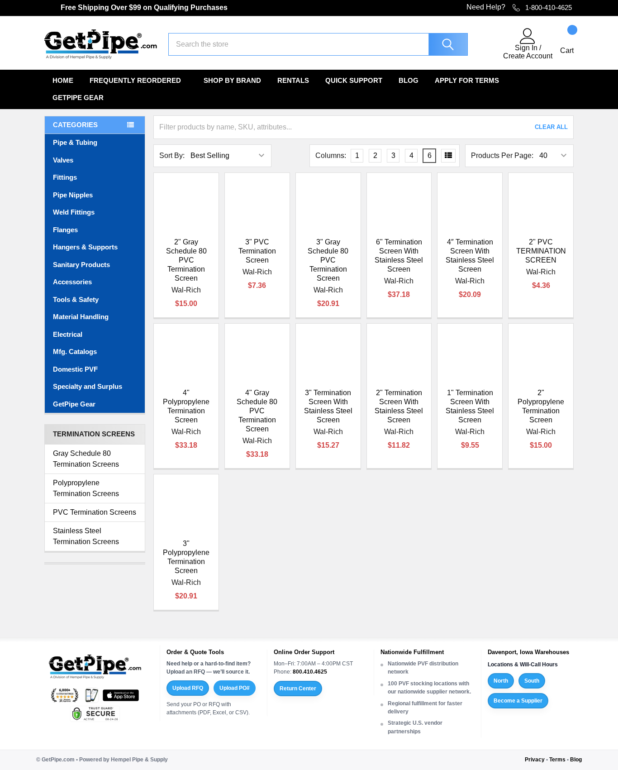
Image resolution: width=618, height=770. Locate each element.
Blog (408, 80)
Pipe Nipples (73, 195)
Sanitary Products (81, 264)
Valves (63, 160)
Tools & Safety (76, 299)
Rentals (293, 80)
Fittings (65, 177)
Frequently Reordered (135, 80)
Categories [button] (75, 125)
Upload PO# (234, 688)
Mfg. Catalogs (75, 351)
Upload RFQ (187, 688)
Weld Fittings (74, 212)
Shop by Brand (232, 80)
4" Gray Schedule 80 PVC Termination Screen (257, 411)
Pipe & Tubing (75, 142)
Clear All (551, 127)
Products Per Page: (502, 155)
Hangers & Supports (85, 247)
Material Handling (81, 316)
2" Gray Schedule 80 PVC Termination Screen (186, 260)
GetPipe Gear (78, 97)
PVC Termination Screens (94, 512)
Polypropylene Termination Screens (86, 488)
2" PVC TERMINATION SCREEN (541, 251)
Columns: (330, 155)
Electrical (67, 334)
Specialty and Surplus (87, 386)
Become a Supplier (518, 701)
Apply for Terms (467, 80)
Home (62, 80)
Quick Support (353, 80)
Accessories (72, 282)
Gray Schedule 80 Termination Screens (86, 459)
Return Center (298, 688)
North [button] (501, 681)
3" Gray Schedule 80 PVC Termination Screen (328, 260)
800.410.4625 (310, 672)
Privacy (535, 759)
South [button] (531, 681)
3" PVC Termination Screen (257, 251)
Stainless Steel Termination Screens (86, 536)
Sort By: (172, 155)
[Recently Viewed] (491, 44)
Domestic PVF (75, 369)
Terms (557, 759)
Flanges (65, 230)
